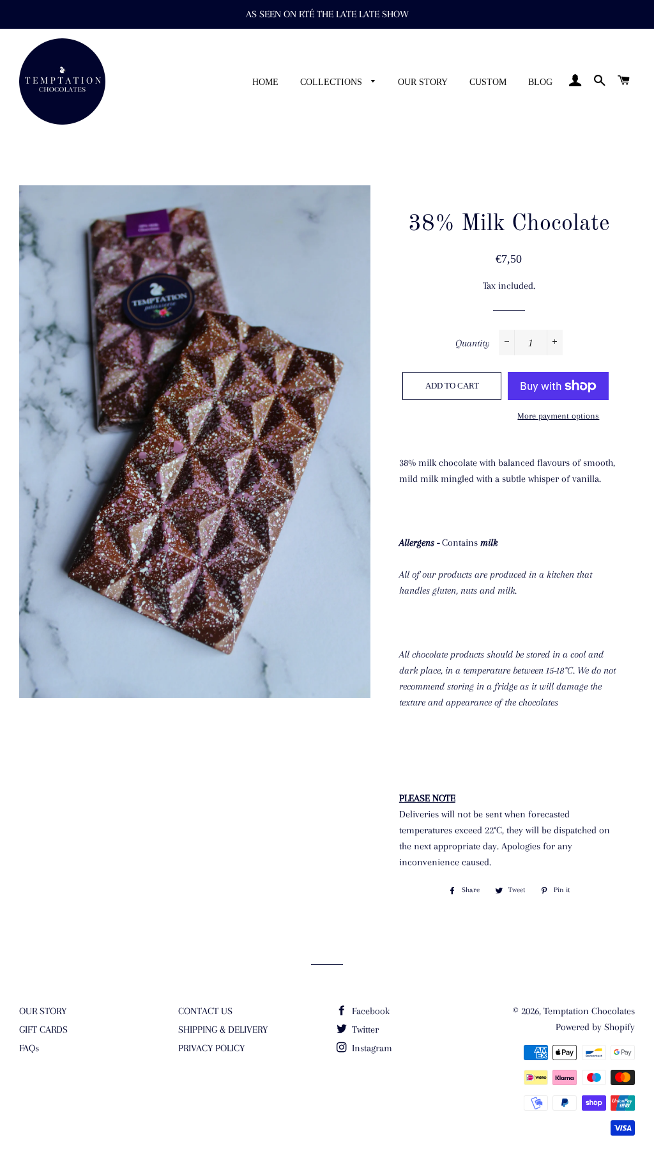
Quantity (472, 343)
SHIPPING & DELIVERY (223, 1029)
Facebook (369, 1011)
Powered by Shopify (595, 1027)
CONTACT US (205, 1011)
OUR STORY (423, 82)
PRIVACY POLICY (211, 1048)
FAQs (29, 1048)
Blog (540, 82)
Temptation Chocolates (589, 1011)
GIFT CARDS (43, 1029)
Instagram (370, 1048)
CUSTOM (487, 82)
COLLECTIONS (332, 82)
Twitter (364, 1029)
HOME (265, 82)
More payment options (558, 415)
